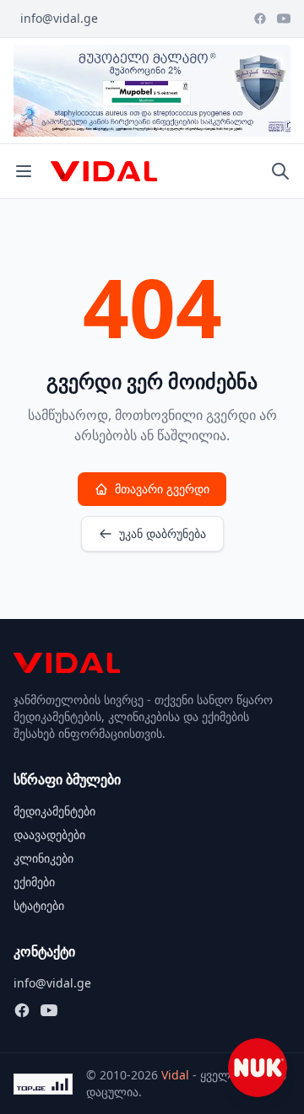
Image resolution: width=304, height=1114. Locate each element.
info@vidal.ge (59, 18)
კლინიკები (43, 858)
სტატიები (39, 905)
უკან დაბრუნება (162, 533)
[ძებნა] (280, 171)
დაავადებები (49, 834)
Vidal (175, 1075)
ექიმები (34, 882)
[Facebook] (260, 18)
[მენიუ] (24, 171)
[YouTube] (283, 18)
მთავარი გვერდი (162, 489)
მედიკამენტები (54, 811)
